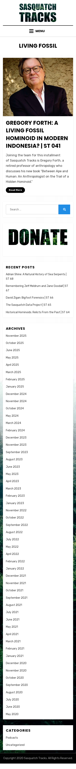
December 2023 (16, 437)
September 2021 (16, 597)
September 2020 (17, 685)
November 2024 (16, 401)
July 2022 (12, 539)
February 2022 (15, 561)
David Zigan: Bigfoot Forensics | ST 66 (29, 297)
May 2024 (12, 415)
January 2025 (15, 386)
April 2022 (12, 554)
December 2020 (16, 663)
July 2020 (12, 699)
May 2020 (12, 714)
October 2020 (15, 677)
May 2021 (12, 626)
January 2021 (14, 656)
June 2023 (13, 466)
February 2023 (15, 495)
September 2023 (17, 452)
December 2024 (16, 394)
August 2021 (14, 605)
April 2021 (12, 634)
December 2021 (16, 575)
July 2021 (12, 612)
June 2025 (13, 350)
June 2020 (13, 706)
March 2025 (13, 372)
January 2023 (15, 503)
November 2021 (16, 583)
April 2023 (12, 481)
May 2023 (12, 474)
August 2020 (14, 692)
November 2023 (16, 444)
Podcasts (12, 737)
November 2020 (16, 670)
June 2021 (12, 619)
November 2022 (16, 510)
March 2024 (13, 423)
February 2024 (15, 430)
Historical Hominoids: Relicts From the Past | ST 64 (38, 312)
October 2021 (14, 590)
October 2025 (15, 343)
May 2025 (12, 357)
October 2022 (15, 517)
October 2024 (15, 408)
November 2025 (16, 335)
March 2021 (13, 641)
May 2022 (12, 546)
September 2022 (17, 525)
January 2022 (15, 568)
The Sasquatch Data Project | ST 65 (28, 305)
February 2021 (15, 648)
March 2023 (13, 488)
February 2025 (15, 379)
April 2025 (12, 364)
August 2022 (14, 532)
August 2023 (14, 459)
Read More (15, 190)
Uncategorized (15, 745)
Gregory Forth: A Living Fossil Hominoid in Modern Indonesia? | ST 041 (37, 134)
